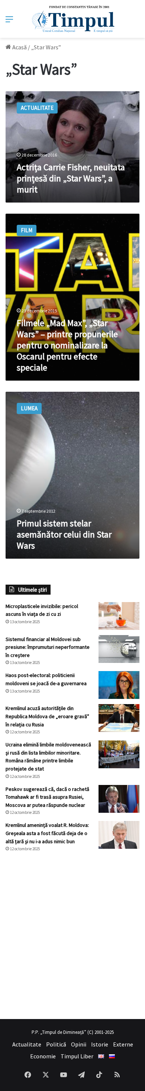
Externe (123, 1044)
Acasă (19, 47)
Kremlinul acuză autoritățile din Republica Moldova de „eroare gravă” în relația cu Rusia (47, 716)
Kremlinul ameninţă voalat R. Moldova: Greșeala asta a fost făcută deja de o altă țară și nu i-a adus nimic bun (47, 833)
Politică (56, 1044)
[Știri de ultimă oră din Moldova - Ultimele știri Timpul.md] (73, 19)
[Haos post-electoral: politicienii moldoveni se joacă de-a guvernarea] (119, 685)
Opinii (78, 1044)
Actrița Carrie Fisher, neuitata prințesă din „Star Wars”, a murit (71, 178)
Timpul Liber (77, 1056)
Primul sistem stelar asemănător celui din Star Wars (64, 534)
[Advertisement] (72, 935)
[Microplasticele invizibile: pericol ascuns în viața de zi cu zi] (119, 616)
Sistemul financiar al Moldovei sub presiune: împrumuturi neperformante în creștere (48, 647)
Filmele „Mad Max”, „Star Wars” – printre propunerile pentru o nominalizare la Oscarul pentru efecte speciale (67, 345)
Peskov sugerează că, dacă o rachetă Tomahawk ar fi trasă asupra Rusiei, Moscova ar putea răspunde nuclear (47, 797)
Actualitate (26, 1044)
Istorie (99, 1044)
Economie (43, 1056)
